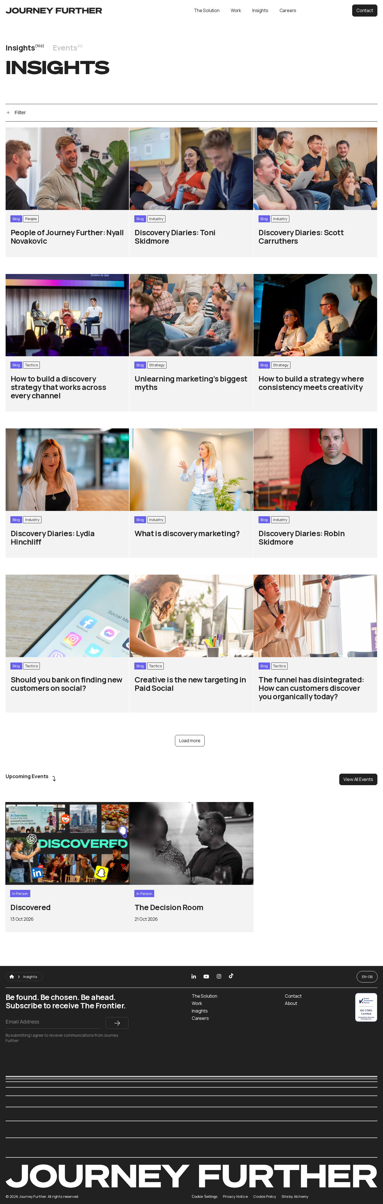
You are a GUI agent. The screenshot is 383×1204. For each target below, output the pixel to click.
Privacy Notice (235, 1196)
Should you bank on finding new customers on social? (59, 581)
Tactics (31, 364)
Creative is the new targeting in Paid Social (180, 578)
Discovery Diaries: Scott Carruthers (295, 130)
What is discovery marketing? (164, 431)
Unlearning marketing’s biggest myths (174, 277)
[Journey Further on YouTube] (206, 977)
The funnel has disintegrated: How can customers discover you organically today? (311, 581)
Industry (156, 218)
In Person (20, 893)
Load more (189, 740)
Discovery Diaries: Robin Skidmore (293, 431)
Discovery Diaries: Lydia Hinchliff (44, 431)
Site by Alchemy (295, 1196)
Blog (16, 218)
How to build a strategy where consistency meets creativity (311, 280)
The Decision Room (153, 805)
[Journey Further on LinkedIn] (194, 977)
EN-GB (367, 976)
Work (236, 10)
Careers (288, 10)
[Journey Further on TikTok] (231, 976)
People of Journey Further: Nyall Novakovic (55, 130)
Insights (260, 10)
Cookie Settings (205, 1196)
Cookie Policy (264, 1196)
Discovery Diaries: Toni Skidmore (168, 130)
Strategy (157, 364)
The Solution (207, 10)
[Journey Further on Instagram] (219, 977)
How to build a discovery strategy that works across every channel (66, 280)
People (31, 218)
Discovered (18, 805)
